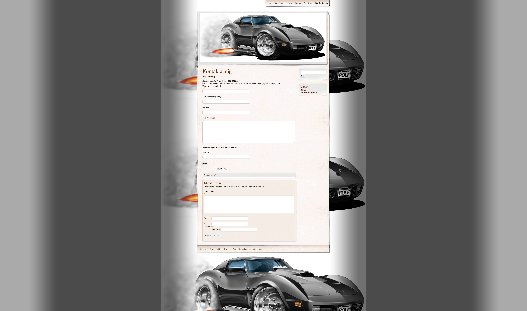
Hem (270, 3)
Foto (290, 3)
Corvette (203, 249)
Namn (207, 218)
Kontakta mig (321, 3)
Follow (224, 169)
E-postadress (207, 227)
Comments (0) (210, 175)
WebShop (308, 3)
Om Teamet (280, 3)
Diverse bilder (216, 249)
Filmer (298, 3)
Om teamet (258, 249)
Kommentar (207, 192)
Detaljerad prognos (310, 92)
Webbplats (215, 229)
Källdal (304, 90)
